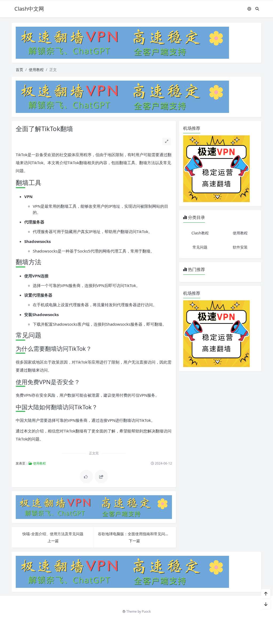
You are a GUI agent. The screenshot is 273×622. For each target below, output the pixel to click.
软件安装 (240, 247)
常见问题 (199, 247)
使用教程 (36, 69)
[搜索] (257, 8)
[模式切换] (249, 8)
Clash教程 (200, 232)
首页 (19, 69)
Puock (146, 611)
